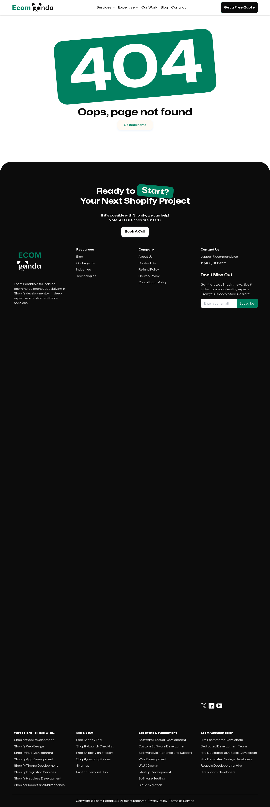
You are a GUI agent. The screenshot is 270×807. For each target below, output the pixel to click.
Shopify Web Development (34, 740)
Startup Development (155, 772)
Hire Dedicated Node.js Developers (227, 759)
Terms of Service (181, 801)
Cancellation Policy (152, 282)
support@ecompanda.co (219, 256)
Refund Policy (149, 269)
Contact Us (147, 263)
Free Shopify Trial (89, 740)
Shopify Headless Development (37, 778)
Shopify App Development (33, 759)
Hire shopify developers (218, 772)
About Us (146, 256)
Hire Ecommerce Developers (222, 740)
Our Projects (85, 263)
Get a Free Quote (239, 7)
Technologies (86, 276)
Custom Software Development (163, 746)
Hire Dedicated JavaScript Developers (229, 753)
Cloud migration (150, 785)
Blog (79, 256)
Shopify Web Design (29, 746)
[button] (105, 7)
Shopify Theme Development (36, 765)
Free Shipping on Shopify (94, 753)
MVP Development (152, 759)
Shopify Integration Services (35, 772)
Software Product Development (162, 740)
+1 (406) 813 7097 (213, 263)
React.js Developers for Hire (221, 765)
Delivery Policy (149, 276)
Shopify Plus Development (33, 753)
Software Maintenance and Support (165, 753)
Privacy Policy (157, 801)
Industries (83, 269)
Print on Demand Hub (92, 772)
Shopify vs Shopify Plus (93, 759)
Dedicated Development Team (224, 746)
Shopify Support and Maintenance (39, 785)
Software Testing (152, 778)
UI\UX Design (148, 765)
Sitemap (82, 765)
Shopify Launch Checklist (95, 746)
